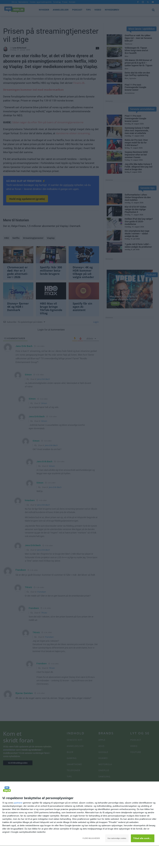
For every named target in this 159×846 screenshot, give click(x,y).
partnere (18, 803)
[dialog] (79, 814)
